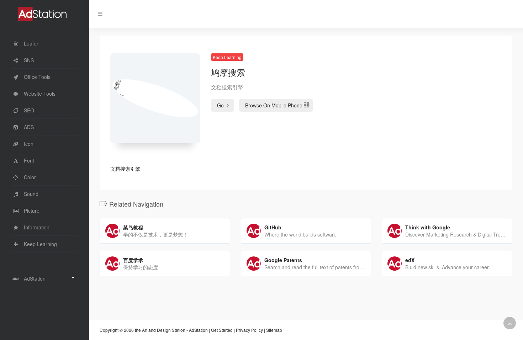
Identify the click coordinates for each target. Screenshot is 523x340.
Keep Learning (227, 57)
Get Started (222, 330)
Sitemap (274, 330)
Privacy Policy (249, 330)
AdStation (198, 330)
